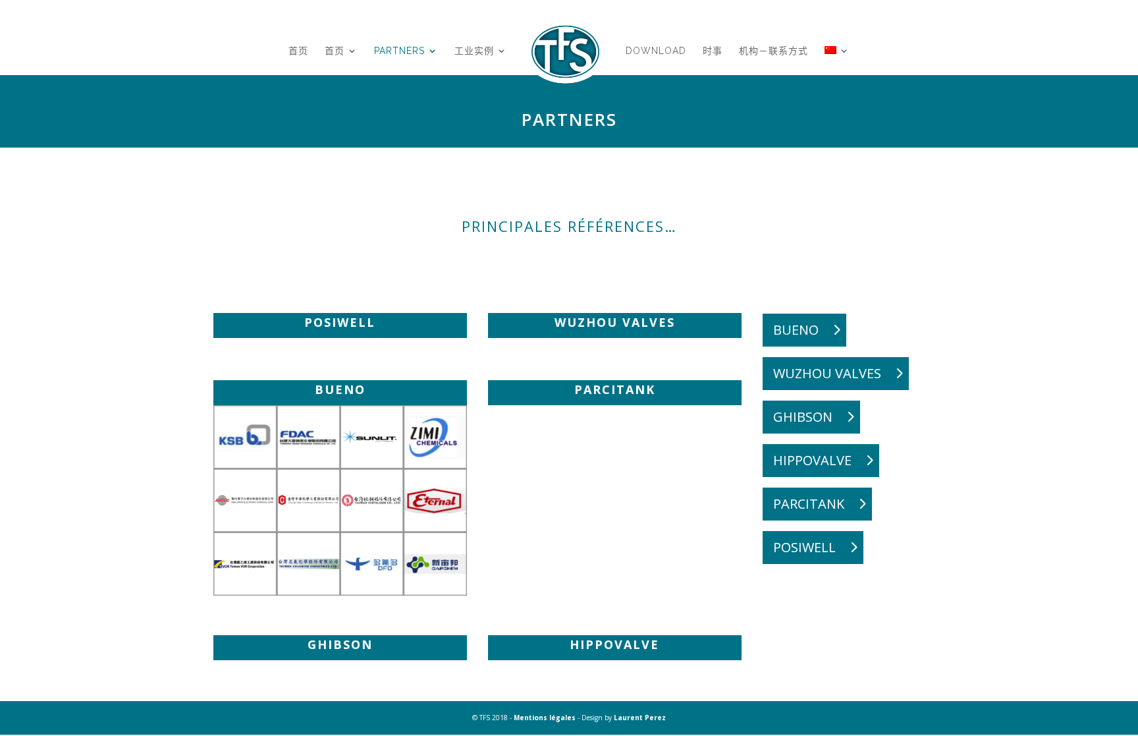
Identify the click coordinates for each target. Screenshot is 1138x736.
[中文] (837, 67)
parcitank (808, 504)
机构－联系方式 (773, 51)
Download (656, 51)
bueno (796, 330)
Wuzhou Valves (827, 373)
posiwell (804, 547)
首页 (298, 51)
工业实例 (474, 51)
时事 (712, 51)
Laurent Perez (640, 717)
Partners (399, 51)
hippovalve (812, 460)
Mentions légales (545, 717)
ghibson (802, 417)
